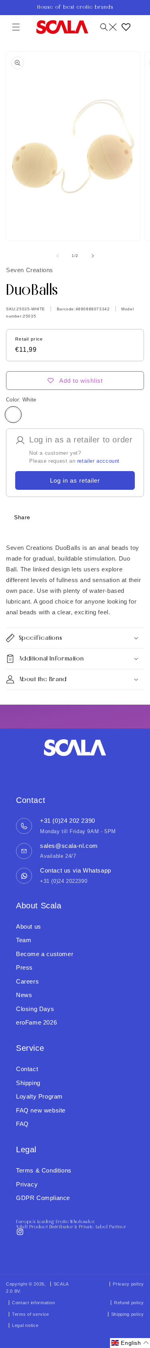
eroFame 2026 (36, 1022)
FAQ (22, 1123)
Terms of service (30, 1314)
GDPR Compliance (43, 1197)
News (24, 995)
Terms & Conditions (44, 1170)
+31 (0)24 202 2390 (67, 820)
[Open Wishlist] (126, 27)
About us (28, 926)
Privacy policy (128, 1284)
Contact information (33, 1302)
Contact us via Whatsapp (75, 870)
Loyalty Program (39, 1096)
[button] (16, 27)
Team (23, 940)
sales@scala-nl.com (69, 845)
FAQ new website (41, 1110)
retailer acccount (98, 461)
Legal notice (25, 1325)
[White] (13, 414)
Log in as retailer (75, 480)
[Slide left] (57, 256)
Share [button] (22, 517)
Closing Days (35, 1008)
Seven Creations (29, 270)
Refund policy (129, 1302)
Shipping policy (127, 1314)
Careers (27, 981)
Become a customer (44, 954)
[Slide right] (93, 256)
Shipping (28, 1082)
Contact (27, 1069)
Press (24, 967)
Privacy (27, 1184)
